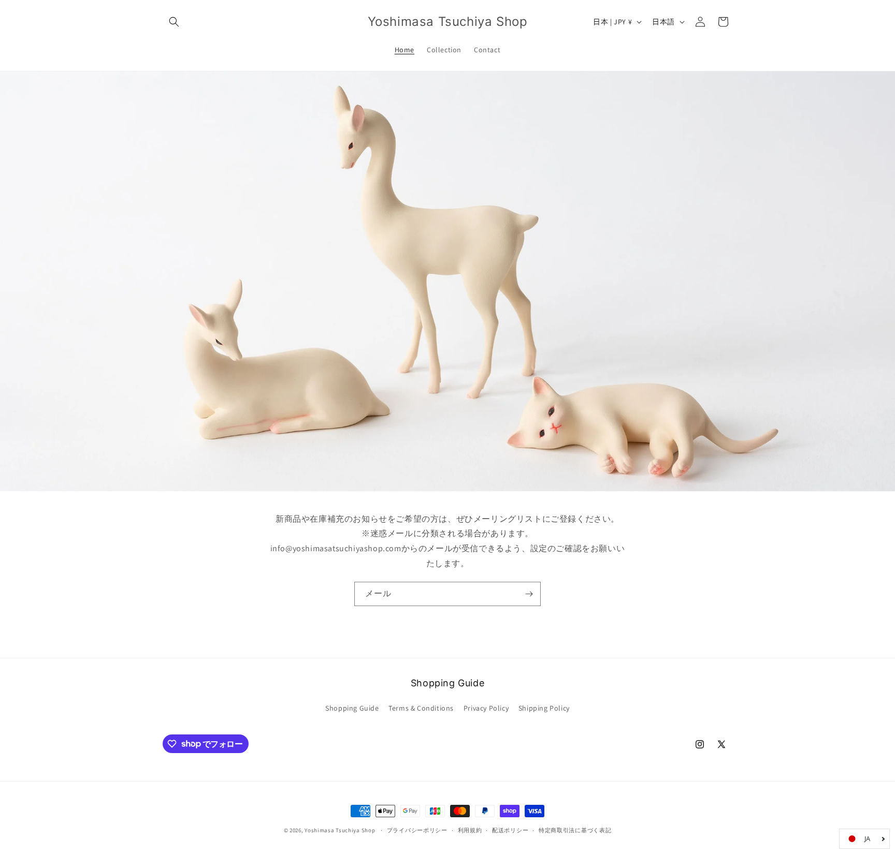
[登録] (528, 594)
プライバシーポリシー (417, 829)
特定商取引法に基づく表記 (575, 829)
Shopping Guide (352, 708)
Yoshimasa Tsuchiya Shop (340, 830)
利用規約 (470, 829)
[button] (174, 21)
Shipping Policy (544, 708)
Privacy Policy (486, 708)
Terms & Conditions (421, 708)
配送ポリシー (510, 829)
